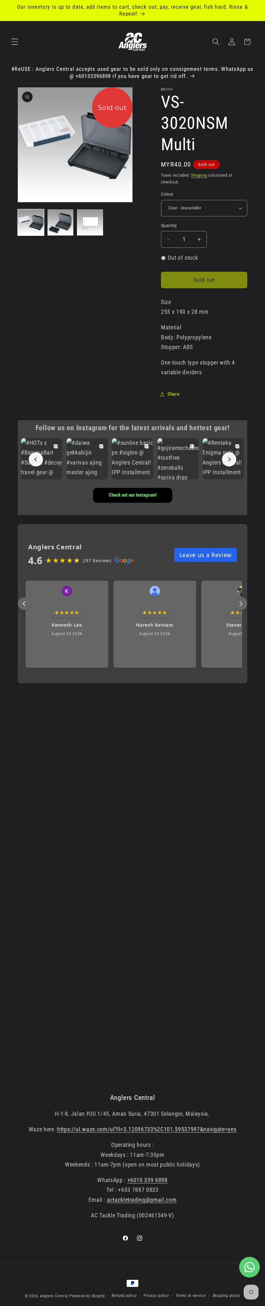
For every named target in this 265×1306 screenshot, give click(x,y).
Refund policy (124, 1295)
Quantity (169, 225)
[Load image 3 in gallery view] (90, 222)
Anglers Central (54, 1296)
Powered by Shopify (87, 1296)
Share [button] (173, 394)
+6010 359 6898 (147, 1180)
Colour (167, 194)
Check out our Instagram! (133, 495)
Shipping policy (226, 1295)
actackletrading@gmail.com (142, 1200)
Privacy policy (156, 1295)
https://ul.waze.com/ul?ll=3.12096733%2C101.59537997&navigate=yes (146, 1129)
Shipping (199, 175)
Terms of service (191, 1295)
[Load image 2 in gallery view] (61, 222)
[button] (15, 41)
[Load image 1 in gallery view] (31, 222)
